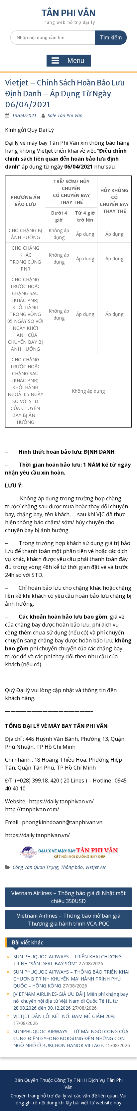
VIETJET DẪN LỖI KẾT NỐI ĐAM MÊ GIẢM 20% (64, 1016)
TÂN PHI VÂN (68, 13)
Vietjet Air (95, 867)
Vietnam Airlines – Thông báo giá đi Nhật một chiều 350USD (68, 897)
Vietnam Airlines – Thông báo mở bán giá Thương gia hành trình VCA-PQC (68, 919)
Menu (76, 60)
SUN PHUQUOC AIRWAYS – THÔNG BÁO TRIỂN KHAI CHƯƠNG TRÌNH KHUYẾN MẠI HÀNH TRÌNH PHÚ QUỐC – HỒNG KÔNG (71, 979)
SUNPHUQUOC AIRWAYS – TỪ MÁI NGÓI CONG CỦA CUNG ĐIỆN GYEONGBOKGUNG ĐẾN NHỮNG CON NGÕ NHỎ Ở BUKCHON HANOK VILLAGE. (70, 1038)
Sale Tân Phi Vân (65, 115)
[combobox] (68, 37)
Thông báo (72, 867)
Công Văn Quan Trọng (35, 867)
